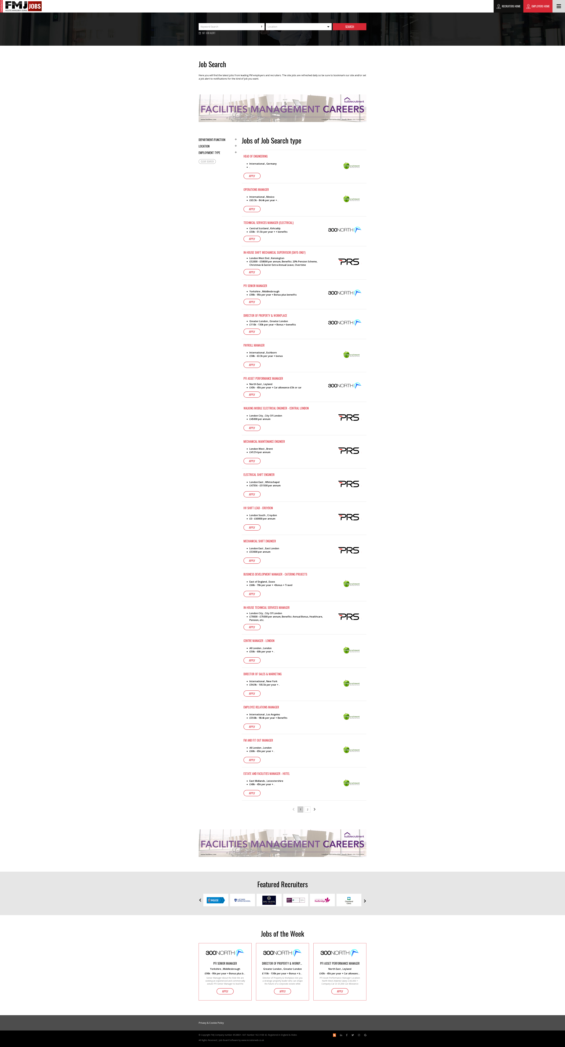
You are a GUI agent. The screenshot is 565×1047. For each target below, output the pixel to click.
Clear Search (207, 161)
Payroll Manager (254, 345)
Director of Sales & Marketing (263, 674)
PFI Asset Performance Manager (263, 378)
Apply (252, 176)
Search (349, 26)
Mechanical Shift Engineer (260, 541)
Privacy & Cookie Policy (211, 1022)
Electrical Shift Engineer (259, 475)
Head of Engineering (256, 156)
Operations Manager (256, 189)
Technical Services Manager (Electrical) (269, 223)
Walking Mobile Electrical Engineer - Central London (276, 408)
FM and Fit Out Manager (258, 740)
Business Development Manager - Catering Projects (275, 574)
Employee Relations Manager (261, 707)
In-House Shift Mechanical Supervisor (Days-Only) (274, 252)
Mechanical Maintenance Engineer (264, 441)
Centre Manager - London (259, 641)
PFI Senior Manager (255, 286)
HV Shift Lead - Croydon (258, 508)
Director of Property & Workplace (265, 315)
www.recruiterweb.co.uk (252, 1040)
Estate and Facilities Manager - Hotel (267, 773)
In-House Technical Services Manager (267, 607)
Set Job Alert (208, 33)
